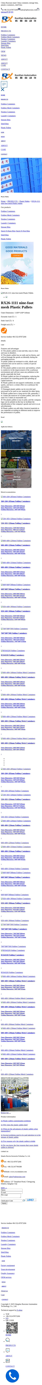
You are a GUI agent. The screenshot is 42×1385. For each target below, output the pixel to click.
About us (4, 1291)
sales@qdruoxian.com (17, 1177)
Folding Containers (8, 35)
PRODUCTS (6, 31)
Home (3, 201)
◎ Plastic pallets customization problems (16, 1121)
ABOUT (4, 59)
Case (3, 1295)
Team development (8, 1269)
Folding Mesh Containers (10, 37)
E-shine (19, 1310)
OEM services (6, 1277)
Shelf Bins (5, 45)
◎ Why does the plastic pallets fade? (14, 1125)
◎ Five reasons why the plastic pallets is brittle (18, 1141)
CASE (3, 65)
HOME (4, 27)
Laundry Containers (8, 41)
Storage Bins (5, 43)
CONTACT (5, 69)
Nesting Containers (8, 39)
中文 (8, 12)
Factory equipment (8, 1265)
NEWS (3, 55)
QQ (7, 1318)
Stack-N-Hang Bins (8, 231)
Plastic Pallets (6, 47)
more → (4, 1188)
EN (12, 12)
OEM (3, 51)
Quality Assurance (7, 1273)
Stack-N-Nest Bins (23, 231)
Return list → (6, 1113)
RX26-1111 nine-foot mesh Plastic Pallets (20, 202)
